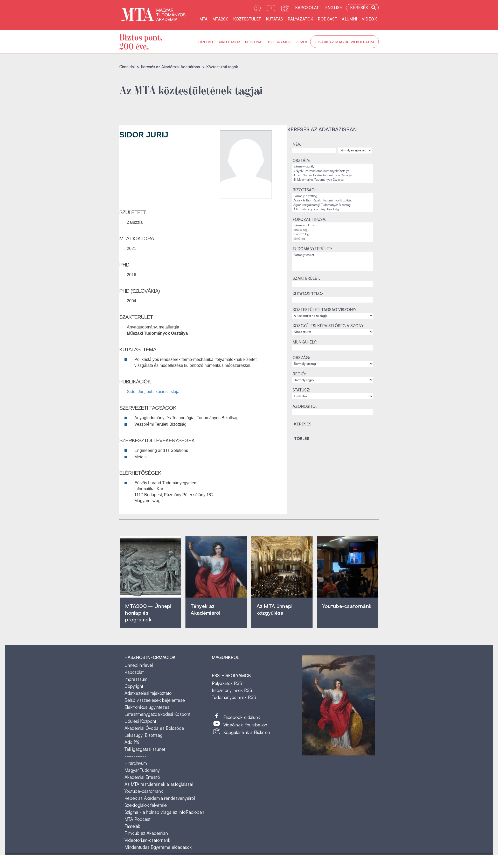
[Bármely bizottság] (332, 196)
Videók (369, 19)
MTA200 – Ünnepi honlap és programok (148, 613)
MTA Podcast (137, 819)
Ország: (301, 357)
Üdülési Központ (140, 721)
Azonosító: (305, 406)
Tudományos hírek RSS (234, 697)
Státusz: (301, 390)
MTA (203, 19)
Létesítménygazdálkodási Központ (157, 714)
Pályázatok (300, 19)
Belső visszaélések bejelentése (155, 700)
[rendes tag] (332, 230)
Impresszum (136, 679)
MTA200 (220, 19)
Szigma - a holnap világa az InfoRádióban (164, 812)
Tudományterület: (312, 248)
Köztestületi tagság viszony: (324, 309)
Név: (297, 144)
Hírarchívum (136, 763)
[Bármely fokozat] (332, 225)
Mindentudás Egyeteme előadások (158, 847)
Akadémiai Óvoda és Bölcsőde (154, 728)
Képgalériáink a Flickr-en (246, 732)
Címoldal (127, 66)
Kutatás (274, 19)
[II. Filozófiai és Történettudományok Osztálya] (332, 175)
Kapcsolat (307, 7)
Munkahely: (305, 342)
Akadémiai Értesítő (142, 777)
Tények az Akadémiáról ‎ (205, 609)
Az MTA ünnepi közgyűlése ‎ (275, 609)
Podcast (327, 19)
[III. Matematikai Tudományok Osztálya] (332, 180)
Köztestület (247, 19)
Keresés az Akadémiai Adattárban (170, 66)
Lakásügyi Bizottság (144, 735)
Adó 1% (132, 742)
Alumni (349, 19)
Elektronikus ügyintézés (147, 707)
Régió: (299, 374)
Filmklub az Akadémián (146, 833)
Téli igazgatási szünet (145, 749)
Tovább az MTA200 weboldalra (344, 42)
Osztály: (301, 160)
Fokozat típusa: (309, 219)
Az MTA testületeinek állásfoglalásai (159, 784)
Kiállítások (229, 42)
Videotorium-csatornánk (147, 840)
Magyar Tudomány (142, 770)
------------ (135, 756)
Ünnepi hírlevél (139, 665)
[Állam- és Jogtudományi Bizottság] (332, 209)
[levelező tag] (332, 234)
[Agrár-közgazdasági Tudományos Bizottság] (332, 205)
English (334, 7)
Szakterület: (306, 278)
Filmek (301, 42)
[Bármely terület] (332, 255)
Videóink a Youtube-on (245, 724)
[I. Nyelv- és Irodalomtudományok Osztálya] (332, 171)
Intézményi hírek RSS (232, 690)
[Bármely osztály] (332, 166)
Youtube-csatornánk (144, 791)
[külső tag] (332, 238)
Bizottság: (304, 189)
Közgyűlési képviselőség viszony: (328, 325)
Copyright (134, 686)
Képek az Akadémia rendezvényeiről (160, 798)
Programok (279, 42)
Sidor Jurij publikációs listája (153, 391)
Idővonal (254, 42)
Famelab (133, 826)
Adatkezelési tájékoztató (148, 693)
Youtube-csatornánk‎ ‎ (346, 606)
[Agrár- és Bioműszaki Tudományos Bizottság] (332, 200)
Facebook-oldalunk (241, 717)
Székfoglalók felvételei (146, 805)
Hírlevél (206, 42)
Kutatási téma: (308, 293)
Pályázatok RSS (227, 683)
